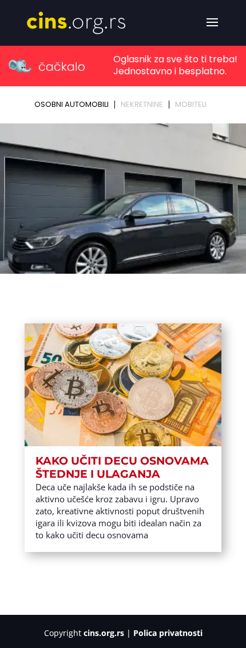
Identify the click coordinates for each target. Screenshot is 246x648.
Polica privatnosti (168, 632)
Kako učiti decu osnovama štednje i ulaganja (122, 467)
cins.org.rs (104, 632)
